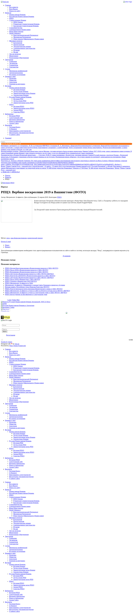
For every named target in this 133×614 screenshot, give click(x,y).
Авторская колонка (16, 73)
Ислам (15, 52)
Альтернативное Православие (20, 30)
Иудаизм (16, 50)
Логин (4, 323)
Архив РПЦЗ (18, 110)
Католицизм (17, 43)
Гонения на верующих (17, 84)
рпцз (8, 238)
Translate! (8, 138)
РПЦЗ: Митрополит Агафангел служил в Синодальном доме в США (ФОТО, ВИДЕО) (36, 292)
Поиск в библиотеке (16, 121)
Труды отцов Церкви (20, 91)
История (8, 86)
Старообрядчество (15, 28)
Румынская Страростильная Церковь (26, 24)
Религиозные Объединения (19, 58)
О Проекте (13, 129)
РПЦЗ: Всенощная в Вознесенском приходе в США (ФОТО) (26, 272)
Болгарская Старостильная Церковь (26, 26)
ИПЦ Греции (18, 22)
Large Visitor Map (13, 300)
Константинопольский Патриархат (25, 35)
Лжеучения (9, 59)
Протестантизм (18, 44)
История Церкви (19, 89)
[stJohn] (4, 304)
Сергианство (13, 67)
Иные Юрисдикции (16, 31)
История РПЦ (18, 99)
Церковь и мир (10, 76)
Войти (5, 331)
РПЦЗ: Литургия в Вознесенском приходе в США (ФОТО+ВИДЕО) (29, 274)
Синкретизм (13, 65)
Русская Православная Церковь (20, 97)
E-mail (8, 241)
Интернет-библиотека (17, 119)
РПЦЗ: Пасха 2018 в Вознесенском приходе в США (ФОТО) (26, 270)
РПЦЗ (11, 18)
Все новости (13, 7)
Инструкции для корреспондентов (21, 133)
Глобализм (13, 61)
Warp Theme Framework (17, 346)
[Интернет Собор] (7, 307)
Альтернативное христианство (24, 48)
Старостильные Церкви (17, 20)
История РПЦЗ (18, 106)
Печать (3, 241)
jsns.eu (17, 344)
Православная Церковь (17, 15)
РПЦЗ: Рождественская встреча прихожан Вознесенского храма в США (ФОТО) (33, 289)
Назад (7, 245)
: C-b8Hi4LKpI (10, 172)
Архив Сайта (14, 123)
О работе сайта (14, 134)
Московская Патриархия (22, 37)
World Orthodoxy (15, 33)
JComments (66, 256)
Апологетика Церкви (21, 95)
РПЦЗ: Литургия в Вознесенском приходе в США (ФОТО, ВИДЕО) (29, 277)
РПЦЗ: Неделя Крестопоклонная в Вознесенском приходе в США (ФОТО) (31, 268)
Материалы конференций (18, 71)
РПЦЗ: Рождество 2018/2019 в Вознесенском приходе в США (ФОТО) (30, 276)
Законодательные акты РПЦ (23, 103)
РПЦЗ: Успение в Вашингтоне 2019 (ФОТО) (21, 281)
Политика (12, 78)
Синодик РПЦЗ (19, 112)
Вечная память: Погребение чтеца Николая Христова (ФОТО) (27, 287)
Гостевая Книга (14, 127)
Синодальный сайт (16, 118)
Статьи (7, 69)
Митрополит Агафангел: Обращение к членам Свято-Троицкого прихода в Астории (35, 285)
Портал (7, 175)
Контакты (8, 125)
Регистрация (10, 335)
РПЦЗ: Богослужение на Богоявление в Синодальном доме (26, 294)
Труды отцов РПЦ (19, 101)
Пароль (4, 327)
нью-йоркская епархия (19, 238)
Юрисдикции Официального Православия (28, 39)
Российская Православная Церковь (21, 16)
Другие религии (15, 54)
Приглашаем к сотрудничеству (20, 131)
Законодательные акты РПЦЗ (23, 108)
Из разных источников (17, 74)
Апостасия (13, 82)
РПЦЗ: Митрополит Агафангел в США (19, 283)
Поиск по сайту (14, 11)
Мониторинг (13, 56)
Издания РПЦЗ (14, 116)
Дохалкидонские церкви (22, 46)
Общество (12, 80)
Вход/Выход (13, 9)
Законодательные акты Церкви (24, 93)
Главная (8, 5)
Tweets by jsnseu (6, 342)
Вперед (7, 247)
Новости (8, 13)
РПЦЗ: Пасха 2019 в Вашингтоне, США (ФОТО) (22, 279)
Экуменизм (13, 63)
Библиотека (9, 114)
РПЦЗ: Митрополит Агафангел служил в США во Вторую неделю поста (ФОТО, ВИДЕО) (37, 291)
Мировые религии (15, 41)
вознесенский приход (35, 238)
